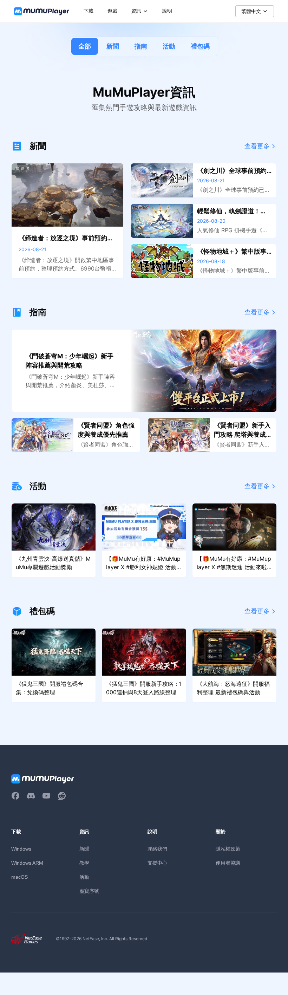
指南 (141, 46)
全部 (84, 46)
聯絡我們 (157, 849)
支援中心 (157, 863)
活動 (169, 46)
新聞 (112, 46)
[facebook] (15, 796)
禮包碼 (200, 46)
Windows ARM (27, 863)
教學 (84, 863)
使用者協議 (228, 863)
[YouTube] (46, 796)
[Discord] (31, 796)
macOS (19, 877)
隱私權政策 (228, 849)
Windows (21, 849)
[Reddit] (62, 796)
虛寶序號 (89, 891)
